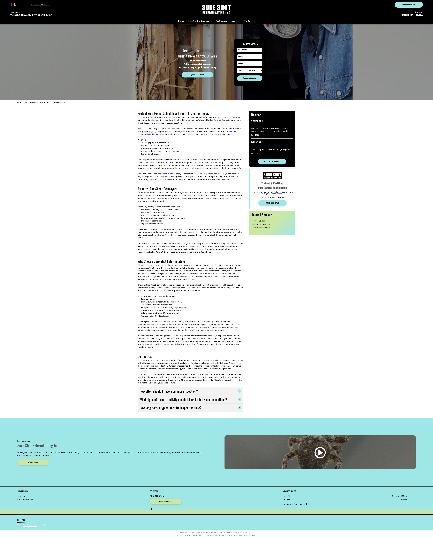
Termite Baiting (258, 221)
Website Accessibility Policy (245, 532)
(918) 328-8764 (412, 15)
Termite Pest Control (260, 224)
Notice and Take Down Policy (228, 532)
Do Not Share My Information (198, 532)
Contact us (142, 374)
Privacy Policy (184, 532)
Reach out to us (168, 173)
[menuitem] (181, 21)
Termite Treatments (260, 227)
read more (287, 131)
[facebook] (151, 509)
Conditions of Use (213, 532)
